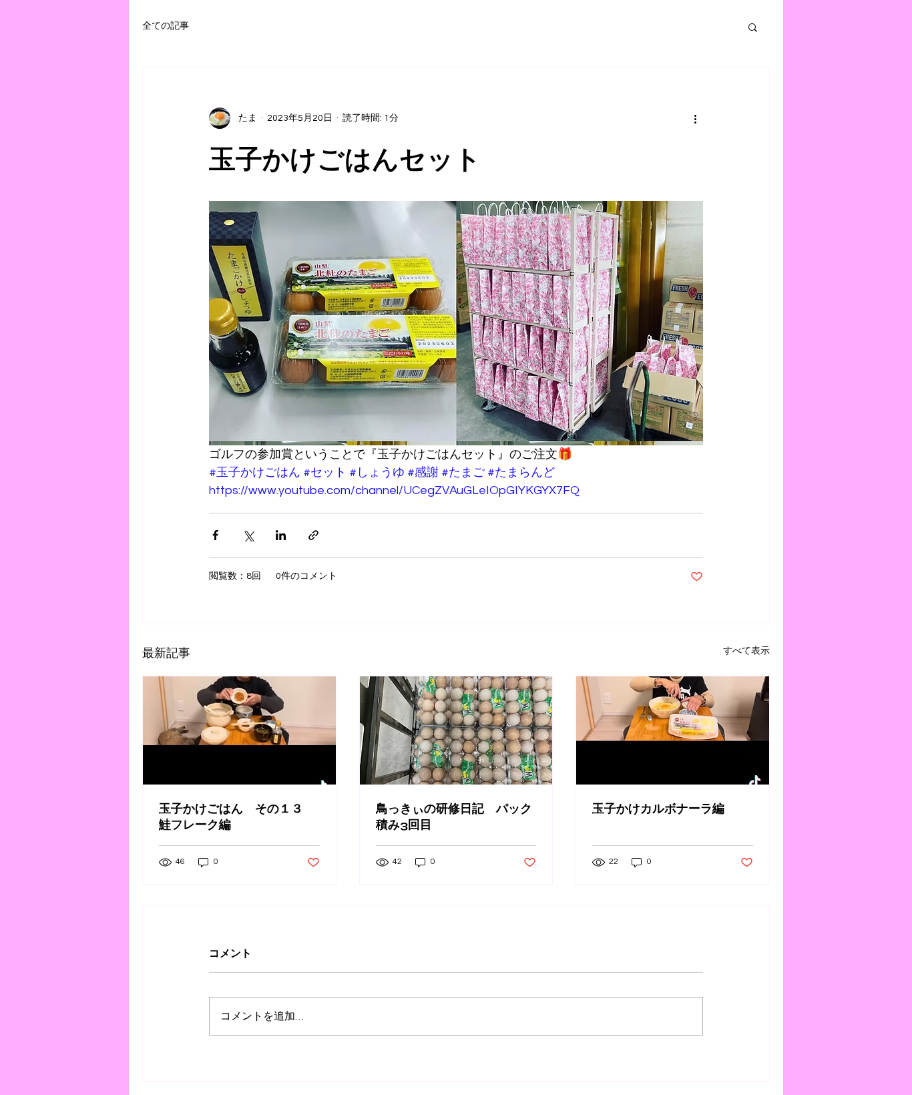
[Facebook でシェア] (215, 535)
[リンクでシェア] (313, 535)
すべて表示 (746, 651)
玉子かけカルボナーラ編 (658, 808)
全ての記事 (165, 26)
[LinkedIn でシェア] (280, 535)
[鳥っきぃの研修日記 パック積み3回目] (456, 730)
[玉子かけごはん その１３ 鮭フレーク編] (239, 730)
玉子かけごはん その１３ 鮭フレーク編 (237, 816)
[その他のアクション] (695, 118)
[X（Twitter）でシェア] (248, 535)
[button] (752, 26)
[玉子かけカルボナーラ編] (672, 730)
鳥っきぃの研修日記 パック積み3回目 (454, 816)
